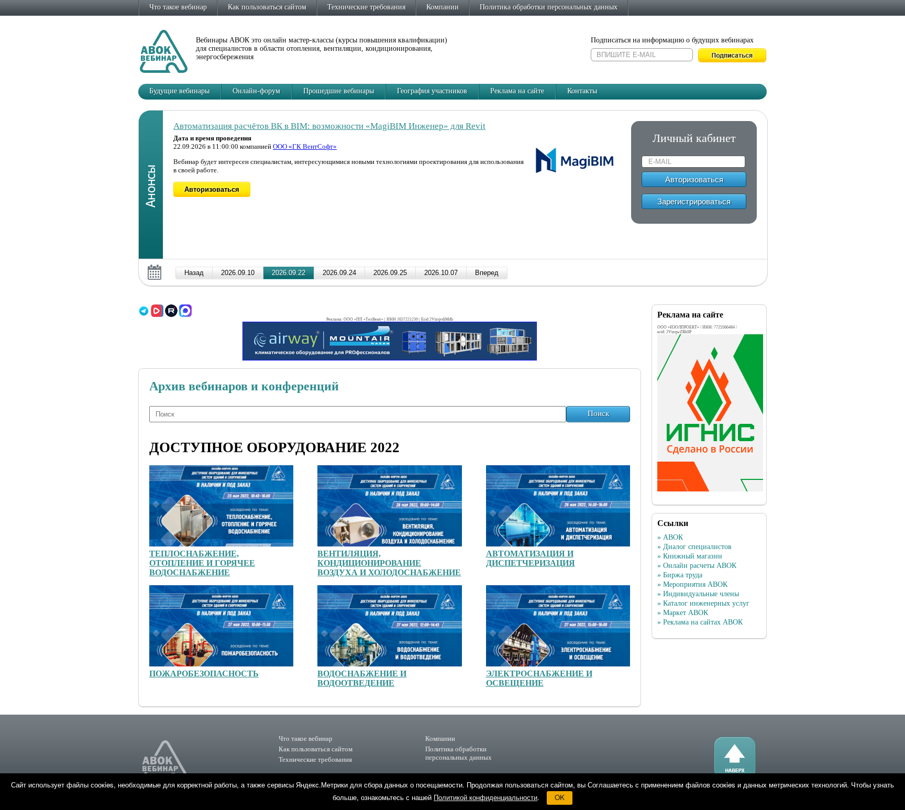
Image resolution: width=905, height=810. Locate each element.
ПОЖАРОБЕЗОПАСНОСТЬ (204, 673)
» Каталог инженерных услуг (703, 603)
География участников (432, 91)
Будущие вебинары (179, 91)
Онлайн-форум (256, 91)
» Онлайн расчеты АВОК (696, 566)
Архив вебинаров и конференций (244, 386)
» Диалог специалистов (694, 547)
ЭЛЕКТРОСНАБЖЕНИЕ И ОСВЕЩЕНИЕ (539, 678)
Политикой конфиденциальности (485, 797)
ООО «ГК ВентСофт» (305, 146)
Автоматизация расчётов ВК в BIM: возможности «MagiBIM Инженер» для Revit (329, 126)
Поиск (598, 413)
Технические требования (366, 7)
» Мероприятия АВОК (692, 584)
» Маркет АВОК (682, 613)
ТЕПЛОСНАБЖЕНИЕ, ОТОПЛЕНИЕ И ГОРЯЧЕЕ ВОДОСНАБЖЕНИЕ (202, 563)
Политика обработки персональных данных (548, 7)
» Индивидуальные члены (698, 594)
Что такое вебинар (178, 7)
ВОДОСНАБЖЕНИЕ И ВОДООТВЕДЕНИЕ (361, 678)
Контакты (582, 91)
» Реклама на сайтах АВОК (700, 622)
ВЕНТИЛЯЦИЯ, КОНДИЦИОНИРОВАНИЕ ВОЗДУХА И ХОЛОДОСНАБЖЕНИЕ (389, 563)
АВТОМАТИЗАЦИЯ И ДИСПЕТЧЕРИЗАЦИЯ (530, 558)
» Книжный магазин (689, 556)
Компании (442, 7)
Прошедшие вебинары (338, 91)
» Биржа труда (679, 575)
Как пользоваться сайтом (267, 7)
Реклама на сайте (517, 91)
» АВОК (670, 537)
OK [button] (560, 797)
